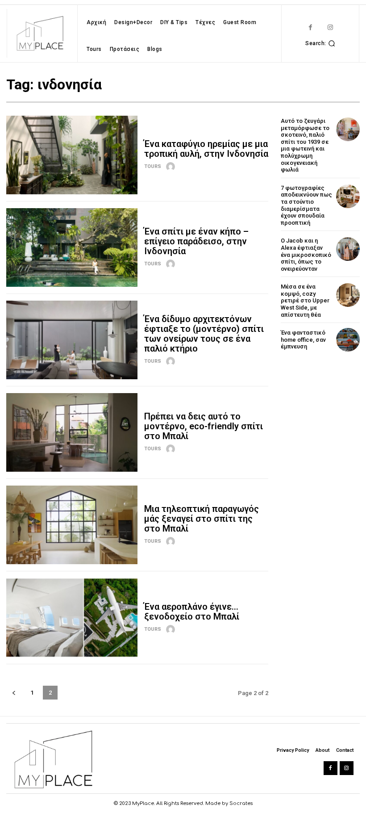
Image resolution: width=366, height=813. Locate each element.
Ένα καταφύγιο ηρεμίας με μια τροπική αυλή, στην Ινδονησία (206, 148)
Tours (152, 166)
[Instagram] (330, 27)
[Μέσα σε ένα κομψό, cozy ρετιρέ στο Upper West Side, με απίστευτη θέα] (348, 295)
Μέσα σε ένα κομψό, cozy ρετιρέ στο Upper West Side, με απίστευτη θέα (305, 300)
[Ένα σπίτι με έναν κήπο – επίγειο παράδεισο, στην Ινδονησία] (71, 247)
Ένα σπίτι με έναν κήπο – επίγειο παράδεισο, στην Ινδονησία (196, 241)
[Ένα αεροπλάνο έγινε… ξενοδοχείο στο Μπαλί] (71, 617)
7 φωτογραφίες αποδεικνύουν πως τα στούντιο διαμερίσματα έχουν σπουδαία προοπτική (306, 205)
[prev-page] (13, 693)
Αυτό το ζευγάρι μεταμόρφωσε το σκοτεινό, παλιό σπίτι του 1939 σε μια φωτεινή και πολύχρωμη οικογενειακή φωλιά (305, 145)
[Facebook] (310, 27)
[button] (321, 43)
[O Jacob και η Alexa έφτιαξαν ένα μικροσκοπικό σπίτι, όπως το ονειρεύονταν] (348, 249)
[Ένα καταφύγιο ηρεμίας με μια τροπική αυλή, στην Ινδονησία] (71, 155)
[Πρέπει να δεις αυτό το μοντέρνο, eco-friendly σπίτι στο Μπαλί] (71, 432)
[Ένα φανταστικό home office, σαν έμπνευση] (348, 340)
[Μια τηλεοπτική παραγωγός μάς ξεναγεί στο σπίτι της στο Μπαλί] (71, 525)
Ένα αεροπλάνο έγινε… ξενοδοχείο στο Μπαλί (191, 611)
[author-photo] (172, 166)
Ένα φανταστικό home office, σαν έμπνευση (303, 339)
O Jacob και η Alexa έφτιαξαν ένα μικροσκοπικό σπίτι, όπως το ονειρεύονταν (306, 254)
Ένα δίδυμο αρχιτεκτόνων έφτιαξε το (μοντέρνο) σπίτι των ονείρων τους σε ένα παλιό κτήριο (204, 334)
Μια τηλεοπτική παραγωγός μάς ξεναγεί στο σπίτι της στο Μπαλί (201, 518)
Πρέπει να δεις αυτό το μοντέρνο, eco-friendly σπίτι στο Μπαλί (203, 426)
